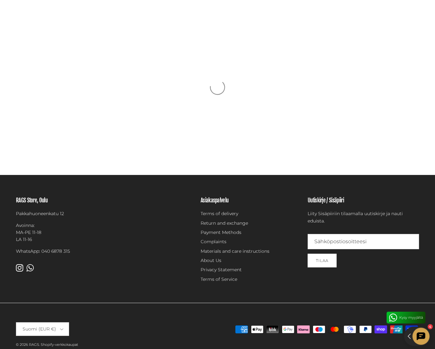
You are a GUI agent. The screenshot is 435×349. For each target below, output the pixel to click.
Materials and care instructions (235, 251)
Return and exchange (224, 223)
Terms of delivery (219, 213)
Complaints (213, 241)
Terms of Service (219, 279)
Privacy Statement (221, 270)
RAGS (34, 344)
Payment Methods (221, 232)
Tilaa (322, 260)
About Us (211, 260)
